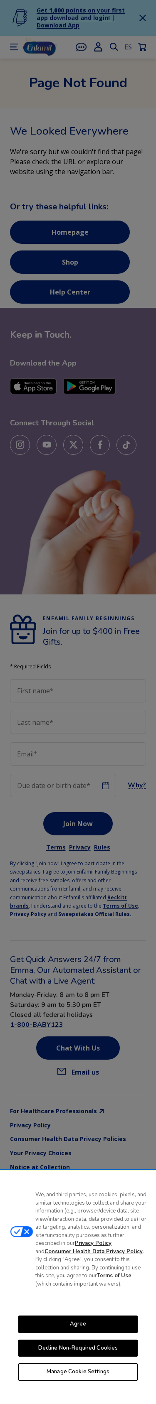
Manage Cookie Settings (78, 1371)
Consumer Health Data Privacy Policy (94, 1251)
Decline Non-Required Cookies (78, 1348)
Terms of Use (114, 1275)
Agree (78, 1324)
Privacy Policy (93, 1243)
